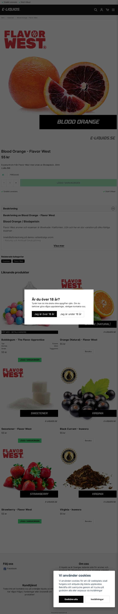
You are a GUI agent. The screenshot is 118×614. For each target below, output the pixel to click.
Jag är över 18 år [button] (44, 314)
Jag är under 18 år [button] (70, 314)
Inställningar (97, 599)
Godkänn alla (71, 599)
